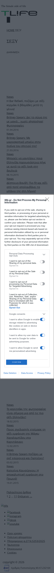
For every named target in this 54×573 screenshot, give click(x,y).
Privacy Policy (44, 373)
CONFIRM (16, 362)
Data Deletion (10, 373)
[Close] (48, 200)
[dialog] (27, 286)
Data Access (27, 373)
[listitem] (27, 255)
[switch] (42, 261)
